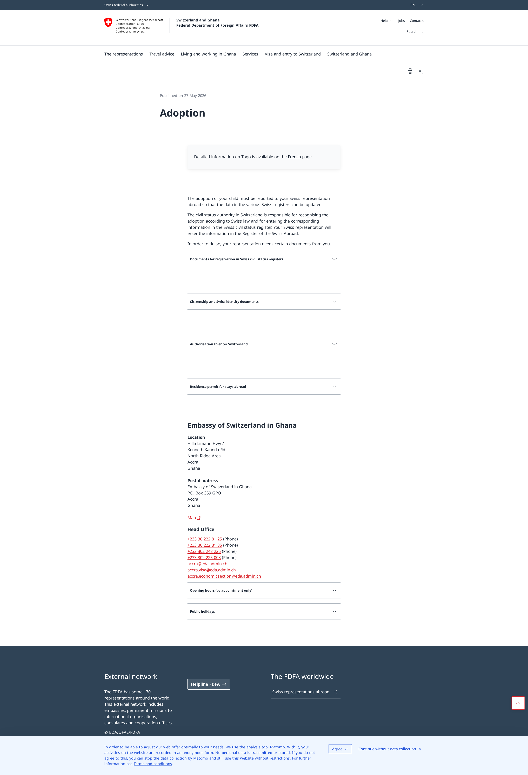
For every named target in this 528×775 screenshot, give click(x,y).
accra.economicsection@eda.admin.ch (224, 576)
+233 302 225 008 (204, 557)
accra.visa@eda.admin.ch (211, 570)
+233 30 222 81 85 (204, 545)
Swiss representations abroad (300, 692)
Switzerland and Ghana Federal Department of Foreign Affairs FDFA (217, 23)
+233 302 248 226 (204, 551)
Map (191, 517)
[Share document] (420, 71)
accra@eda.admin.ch (207, 563)
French (294, 156)
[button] (123, 54)
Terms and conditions (153, 763)
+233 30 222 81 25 (204, 539)
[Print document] (410, 71)
